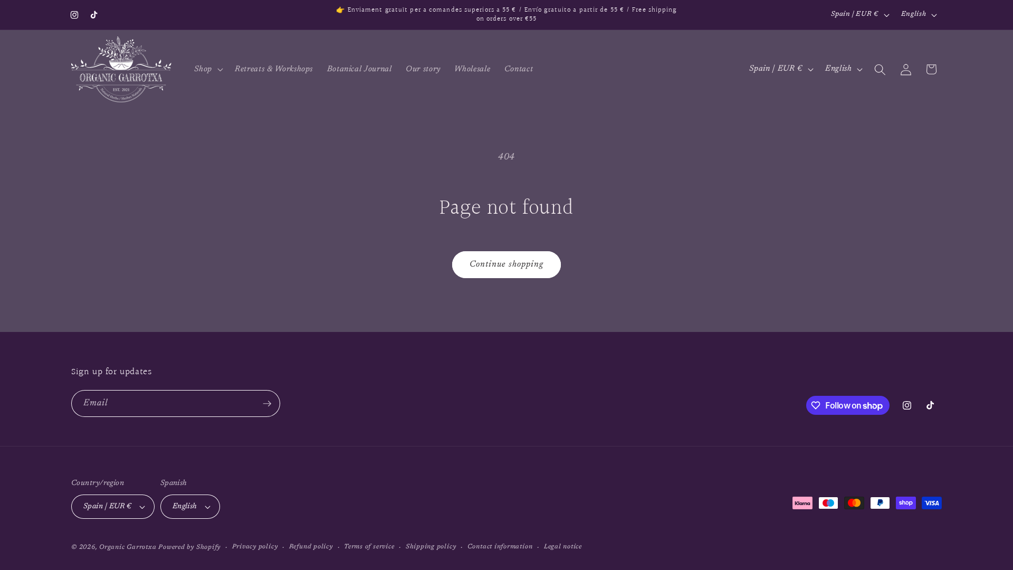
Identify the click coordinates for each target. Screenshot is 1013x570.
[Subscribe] (267, 403)
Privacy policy (255, 547)
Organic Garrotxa (127, 547)
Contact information (500, 547)
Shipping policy (431, 547)
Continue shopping (507, 264)
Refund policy (311, 547)
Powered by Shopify (189, 547)
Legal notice (563, 547)
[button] (207, 70)
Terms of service (369, 547)
